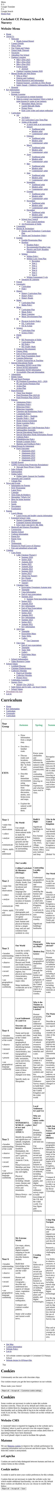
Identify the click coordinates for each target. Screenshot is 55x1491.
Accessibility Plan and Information (30, 372)
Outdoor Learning (18, 57)
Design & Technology (25, 228)
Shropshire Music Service (31, 103)
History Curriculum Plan (31, 293)
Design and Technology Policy (33, 235)
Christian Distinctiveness (21, 668)
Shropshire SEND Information (28, 370)
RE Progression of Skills (31, 340)
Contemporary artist (40, 134)
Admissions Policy (23, 402)
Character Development (26, 349)
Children (9, 550)
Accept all (15, 1391)
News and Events (13, 483)
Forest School (22, 66)
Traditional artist (38, 129)
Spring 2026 (26, 559)
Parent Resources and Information (30, 80)
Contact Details (17, 43)
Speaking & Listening (30, 279)
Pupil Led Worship (24, 673)
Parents (9, 511)
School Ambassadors (19, 659)
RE (17, 337)
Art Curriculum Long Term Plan (34, 120)
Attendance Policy (23, 404)
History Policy (27, 296)
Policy (24, 289)
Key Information (13, 90)
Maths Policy (26, 305)
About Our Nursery (29, 576)
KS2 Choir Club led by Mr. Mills (29, 525)
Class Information (28, 592)
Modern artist (37, 131)
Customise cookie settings (31, 1391)
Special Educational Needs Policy (30, 432)
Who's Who (16, 46)
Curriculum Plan (28, 303)
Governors (15, 92)
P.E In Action (26, 326)
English (19, 238)
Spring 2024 (26, 613)
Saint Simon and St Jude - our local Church (28, 687)
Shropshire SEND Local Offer (28, 365)
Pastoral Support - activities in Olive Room (33, 83)
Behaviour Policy (23, 407)
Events (14, 502)
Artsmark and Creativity (21, 478)
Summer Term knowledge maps (39, 599)
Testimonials (16, 543)
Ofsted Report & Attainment (22, 446)
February (30, 136)
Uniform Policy (22, 437)
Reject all (5, 1391)
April (29, 154)
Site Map (9, 1344)
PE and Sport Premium (20, 379)
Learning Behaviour (24, 358)
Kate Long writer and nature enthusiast (37, 110)
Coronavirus (16, 529)
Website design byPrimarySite (19, 1360)
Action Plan (21, 386)
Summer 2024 (27, 610)
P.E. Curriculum (27, 323)
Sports (13, 504)
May (28, 164)
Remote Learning (18, 94)
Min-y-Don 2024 (23, 62)
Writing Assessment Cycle (37, 277)
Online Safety (16, 474)
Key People (26, 578)
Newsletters (16, 506)
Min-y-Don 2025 (23, 60)
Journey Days (16, 682)
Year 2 (34, 266)
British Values (17, 377)
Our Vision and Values (20, 48)
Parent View (16, 539)
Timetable (25, 590)
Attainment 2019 (28, 458)
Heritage (14, 87)
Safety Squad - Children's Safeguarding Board (35, 85)
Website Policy (12, 1349)
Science (19, 328)
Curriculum (15, 113)
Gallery (24, 638)
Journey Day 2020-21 (25, 684)
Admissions (16, 374)
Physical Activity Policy (31, 321)
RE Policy (25, 344)
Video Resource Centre (20, 661)
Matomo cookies (14, 1446)
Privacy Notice (22, 425)
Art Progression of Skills (31, 224)
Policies (14, 400)
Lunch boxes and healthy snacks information (34, 515)
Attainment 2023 (28, 455)
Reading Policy (33, 245)
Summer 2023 (27, 571)
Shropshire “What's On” (21, 497)
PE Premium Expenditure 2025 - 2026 (31, 381)
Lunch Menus (17, 513)
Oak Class (20, 643)
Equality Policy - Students (26, 416)
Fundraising (16, 509)
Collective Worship (19, 671)
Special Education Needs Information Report (34, 434)
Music (18, 307)
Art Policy (25, 117)
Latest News (16, 490)
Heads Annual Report (25, 41)
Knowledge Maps (28, 634)
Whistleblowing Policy (25, 439)
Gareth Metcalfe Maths (30, 106)
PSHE (18, 335)
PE (17, 319)
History (19, 291)
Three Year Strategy (24, 393)
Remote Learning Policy (26, 441)
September (31, 182)
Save (23, 1489)
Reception (36, 261)
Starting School (17, 532)
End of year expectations (31, 594)
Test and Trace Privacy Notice (28, 467)
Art (17, 115)
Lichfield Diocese (18, 666)
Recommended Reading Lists (38, 247)
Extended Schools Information (28, 522)
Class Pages (16, 553)
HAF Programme (18, 488)
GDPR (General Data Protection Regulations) (29, 465)
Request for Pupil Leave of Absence (25, 546)
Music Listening (28, 314)
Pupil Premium (17, 390)
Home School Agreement (26, 421)
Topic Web (25, 650)
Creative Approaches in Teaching (29, 360)
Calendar (15, 492)
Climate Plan (16, 481)
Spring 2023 (26, 573)
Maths (18, 300)
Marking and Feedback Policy (28, 444)
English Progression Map (31, 240)
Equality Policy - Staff (25, 418)
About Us (10, 36)
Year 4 (34, 270)
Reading (24, 242)
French (19, 282)
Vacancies (15, 53)
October (30, 191)
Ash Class (20, 629)
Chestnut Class (22, 585)
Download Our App (14, 691)
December (31, 210)
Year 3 (34, 268)
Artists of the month (29, 122)
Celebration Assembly (20, 680)
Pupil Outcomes (22, 448)
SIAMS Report (17, 462)
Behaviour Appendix (24, 409)
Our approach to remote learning (29, 97)
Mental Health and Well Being (23, 73)
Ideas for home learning (20, 499)
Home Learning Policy (25, 423)
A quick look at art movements (39, 124)
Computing (20, 226)
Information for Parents (20, 485)
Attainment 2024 (28, 453)
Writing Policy (32, 256)
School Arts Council (29, 219)
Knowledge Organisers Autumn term (36, 587)
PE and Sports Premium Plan (28, 384)
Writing (24, 254)
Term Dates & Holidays (20, 495)
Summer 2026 (27, 557)
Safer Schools (16, 469)
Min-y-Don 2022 (23, 64)
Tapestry (24, 583)
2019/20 (24, 69)
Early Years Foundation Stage (28, 356)
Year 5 (34, 272)
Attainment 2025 (28, 451)
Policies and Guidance (25, 78)
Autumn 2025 (27, 562)
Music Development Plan (31, 316)
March (29, 145)
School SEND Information (27, 367)
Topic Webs (26, 636)
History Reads (27, 298)
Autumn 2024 (27, 566)
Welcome (15, 39)
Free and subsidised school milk (24, 548)
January (30, 127)
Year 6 (34, 275)
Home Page (5, 14)
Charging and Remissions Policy (29, 411)
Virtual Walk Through (20, 50)
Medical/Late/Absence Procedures (25, 527)
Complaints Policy (23, 414)
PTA (13, 541)
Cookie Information (14, 1347)
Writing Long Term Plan (36, 259)
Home (8, 34)
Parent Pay (15, 536)
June (28, 173)
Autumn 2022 (27, 624)
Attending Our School (20, 55)
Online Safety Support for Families (30, 476)
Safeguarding (16, 472)
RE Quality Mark (28, 347)
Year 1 (34, 263)
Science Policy (27, 333)
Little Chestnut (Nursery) (26, 555)
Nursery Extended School (26, 520)
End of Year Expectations (26, 353)
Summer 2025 (27, 596)
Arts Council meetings (36, 222)
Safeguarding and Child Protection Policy (33, 428)
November (31, 201)
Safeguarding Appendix (26, 430)
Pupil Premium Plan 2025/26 (28, 395)
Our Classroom (33, 640)
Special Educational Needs (22, 363)
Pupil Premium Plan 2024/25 (28, 397)
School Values (12, 664)
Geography (20, 284)
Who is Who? (22, 76)
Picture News (26, 108)
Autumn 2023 (27, 569)
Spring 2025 (26, 564)
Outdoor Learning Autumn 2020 (29, 71)
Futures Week (22, 351)
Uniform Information (19, 534)
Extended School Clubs (20, 518)
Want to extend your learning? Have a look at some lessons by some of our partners (34, 100)
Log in (9, 694)
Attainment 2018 (28, 460)
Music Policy (26, 312)
